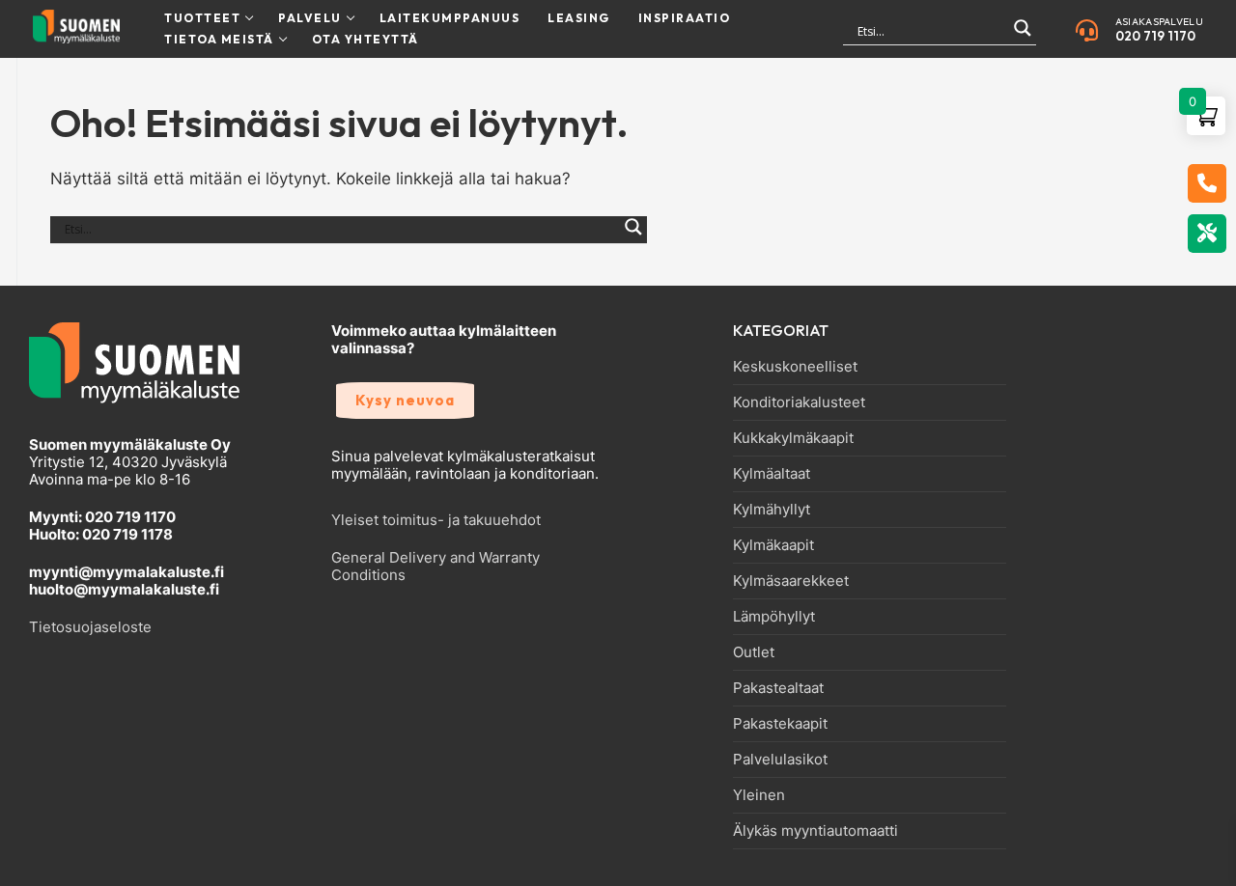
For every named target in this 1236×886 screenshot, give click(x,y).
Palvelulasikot (780, 759)
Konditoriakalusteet (799, 402)
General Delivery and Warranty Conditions (435, 566)
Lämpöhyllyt (774, 616)
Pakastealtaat (778, 688)
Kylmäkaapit (773, 545)
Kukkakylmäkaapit (793, 438)
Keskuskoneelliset (795, 366)
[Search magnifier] (1022, 36)
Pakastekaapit (780, 724)
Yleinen (759, 795)
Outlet (753, 652)
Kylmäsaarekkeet (791, 581)
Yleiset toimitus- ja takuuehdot (436, 520)
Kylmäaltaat (771, 474)
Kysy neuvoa (405, 400)
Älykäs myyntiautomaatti (815, 831)
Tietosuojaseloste (90, 627)
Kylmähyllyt (771, 509)
